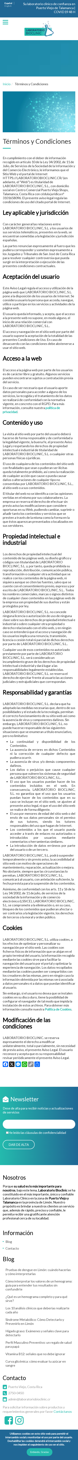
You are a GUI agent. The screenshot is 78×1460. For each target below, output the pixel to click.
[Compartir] (37, 1065)
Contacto (12, 1248)
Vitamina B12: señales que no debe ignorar (35, 1354)
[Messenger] (18, 1065)
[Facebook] (5, 1065)
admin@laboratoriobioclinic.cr (29, 1399)
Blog (8, 1242)
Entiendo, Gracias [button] (39, 1452)
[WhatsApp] (24, 1065)
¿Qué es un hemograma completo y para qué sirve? (36, 1299)
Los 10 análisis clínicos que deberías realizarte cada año (37, 1310)
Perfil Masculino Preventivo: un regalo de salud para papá (38, 1344)
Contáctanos (63, 1411)
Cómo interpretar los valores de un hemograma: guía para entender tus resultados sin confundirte (38, 1285)
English (8, 6)
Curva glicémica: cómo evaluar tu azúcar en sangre (35, 1363)
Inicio (7, 84)
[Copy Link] (31, 1065)
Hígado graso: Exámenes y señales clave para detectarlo (37, 1333)
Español (8, 3)
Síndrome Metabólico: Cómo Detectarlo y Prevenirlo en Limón (34, 1322)
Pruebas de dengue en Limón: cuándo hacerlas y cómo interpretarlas (38, 1272)
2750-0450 (16, 1393)
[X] (12, 1065)
